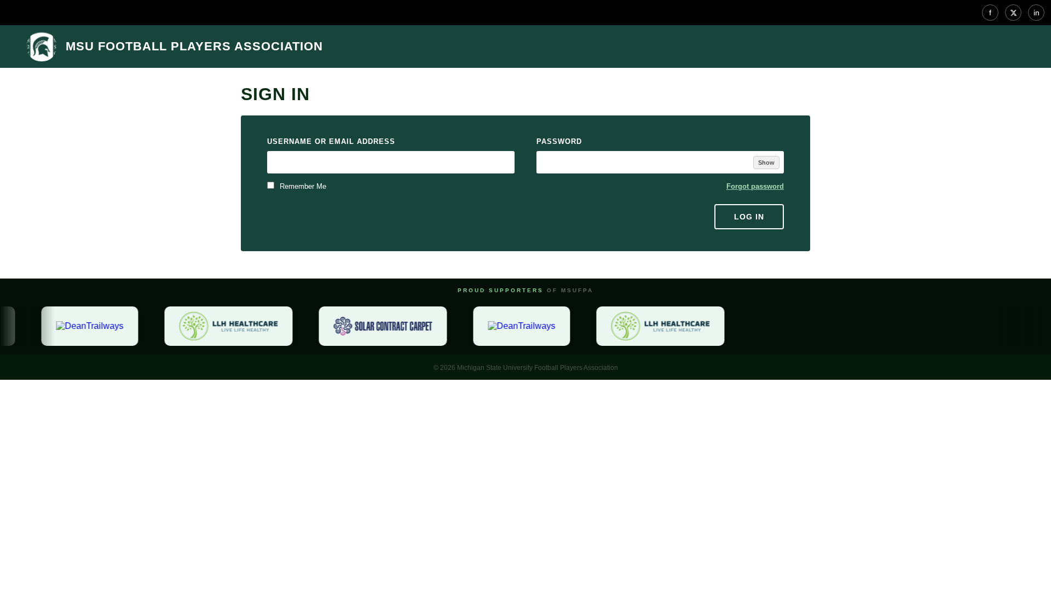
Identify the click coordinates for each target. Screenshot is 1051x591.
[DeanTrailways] (86, 326)
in (1036, 12)
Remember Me (302, 186)
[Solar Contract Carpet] (379, 326)
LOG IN (749, 216)
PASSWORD (559, 141)
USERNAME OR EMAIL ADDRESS (331, 141)
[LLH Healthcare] (225, 326)
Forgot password (755, 186)
